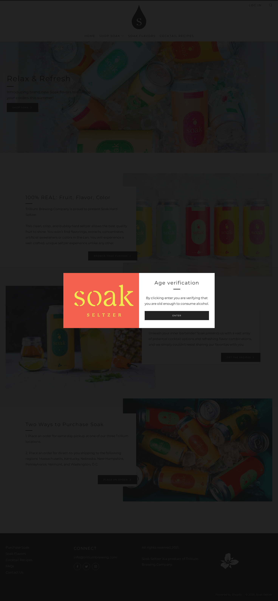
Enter (176, 315)
